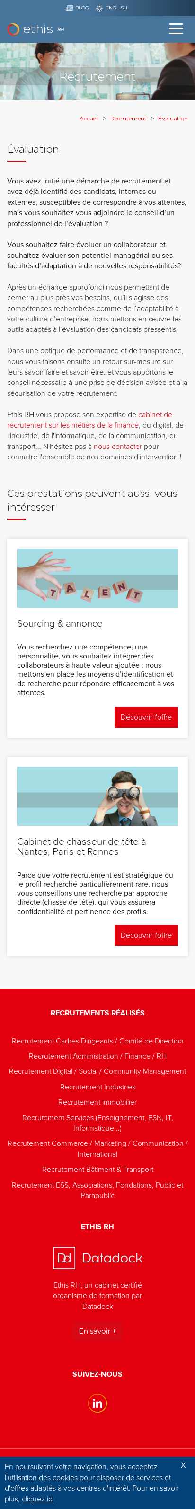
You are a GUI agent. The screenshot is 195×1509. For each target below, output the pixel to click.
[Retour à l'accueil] (35, 30)
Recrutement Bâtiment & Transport (97, 1169)
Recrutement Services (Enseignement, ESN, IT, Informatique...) (97, 1123)
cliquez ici (37, 1499)
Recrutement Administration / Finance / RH (98, 1056)
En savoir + (97, 1330)
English (116, 8)
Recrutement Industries (97, 1087)
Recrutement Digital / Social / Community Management (97, 1071)
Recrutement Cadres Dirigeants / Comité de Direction (98, 1041)
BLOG (82, 8)
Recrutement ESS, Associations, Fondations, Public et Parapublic (97, 1190)
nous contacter (118, 446)
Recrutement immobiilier (97, 1102)
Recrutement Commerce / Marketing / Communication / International (98, 1149)
